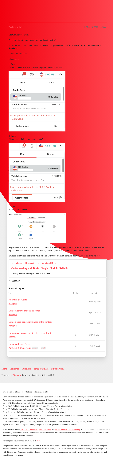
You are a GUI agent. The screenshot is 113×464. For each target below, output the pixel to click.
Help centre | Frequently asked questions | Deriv (35, 263)
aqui (17, 59)
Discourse (17, 375)
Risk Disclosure (45, 430)
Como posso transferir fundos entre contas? (30, 321)
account (34, 348)
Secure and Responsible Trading (67, 430)
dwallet (43, 348)
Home (4, 369)
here (38, 441)
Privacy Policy (57, 369)
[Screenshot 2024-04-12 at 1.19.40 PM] (37, 172)
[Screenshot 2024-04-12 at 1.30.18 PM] (37, 101)
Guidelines (26, 369)
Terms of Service (41, 369)
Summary (15, 281)
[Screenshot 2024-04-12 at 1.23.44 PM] (37, 228)
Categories (14, 369)
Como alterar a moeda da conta (24, 310)
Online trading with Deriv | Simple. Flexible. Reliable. (40, 268)
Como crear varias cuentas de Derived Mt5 (30, 333)
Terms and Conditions (28, 430)
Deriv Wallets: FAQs (19, 344)
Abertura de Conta (18, 299)
